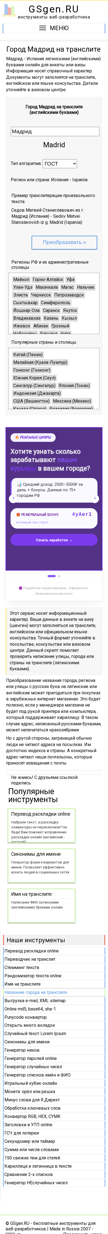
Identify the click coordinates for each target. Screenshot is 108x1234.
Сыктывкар (25, 302)
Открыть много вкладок (29, 1025)
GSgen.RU (54, 9)
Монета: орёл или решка (29, 1091)
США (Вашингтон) (31, 401)
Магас (67, 287)
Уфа (70, 279)
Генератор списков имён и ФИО (37, 1075)
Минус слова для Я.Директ (32, 1099)
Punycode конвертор (25, 1017)
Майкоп (21, 279)
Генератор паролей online (30, 1058)
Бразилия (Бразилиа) (71, 408)
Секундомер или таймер (29, 1141)
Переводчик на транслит (29, 959)
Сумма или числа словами (31, 1149)
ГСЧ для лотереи (21, 1133)
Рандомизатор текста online (32, 975)
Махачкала (47, 287)
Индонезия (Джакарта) (37, 393)
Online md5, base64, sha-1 (30, 1009)
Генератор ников (22, 1050)
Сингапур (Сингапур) (34, 385)
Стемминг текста (21, 967)
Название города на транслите (35, 992)
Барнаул (48, 333)
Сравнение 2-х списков (28, 1174)
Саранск (51, 310)
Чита (65, 333)
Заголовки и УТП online (28, 1124)
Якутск (70, 310)
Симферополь (55, 302)
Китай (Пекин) (28, 354)
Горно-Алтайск (48, 279)
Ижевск (21, 326)
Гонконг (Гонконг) (31, 370)
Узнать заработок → (54, 540)
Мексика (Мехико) (72, 401)
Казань (51, 318)
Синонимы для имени (27, 1041)
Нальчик (85, 287)
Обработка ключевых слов (32, 1108)
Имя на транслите (22, 984)
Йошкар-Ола (26, 310)
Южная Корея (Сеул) (34, 377)
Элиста (20, 295)
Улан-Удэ (22, 287)
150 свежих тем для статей (32, 1158)
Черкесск (41, 295)
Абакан (41, 326)
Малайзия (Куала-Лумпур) (40, 362)
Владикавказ (26, 318)
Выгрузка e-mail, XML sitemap (35, 1000)
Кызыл (69, 318)
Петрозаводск (69, 295)
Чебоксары (25, 333)
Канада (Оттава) (29, 408)
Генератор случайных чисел (33, 1066)
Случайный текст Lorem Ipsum (35, 1033)
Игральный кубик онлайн (30, 1083)
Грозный (60, 326)
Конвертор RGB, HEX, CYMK (32, 1116)
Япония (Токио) (74, 385)
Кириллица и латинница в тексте (38, 1166)
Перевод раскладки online (31, 951)
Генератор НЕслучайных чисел (36, 1182)
